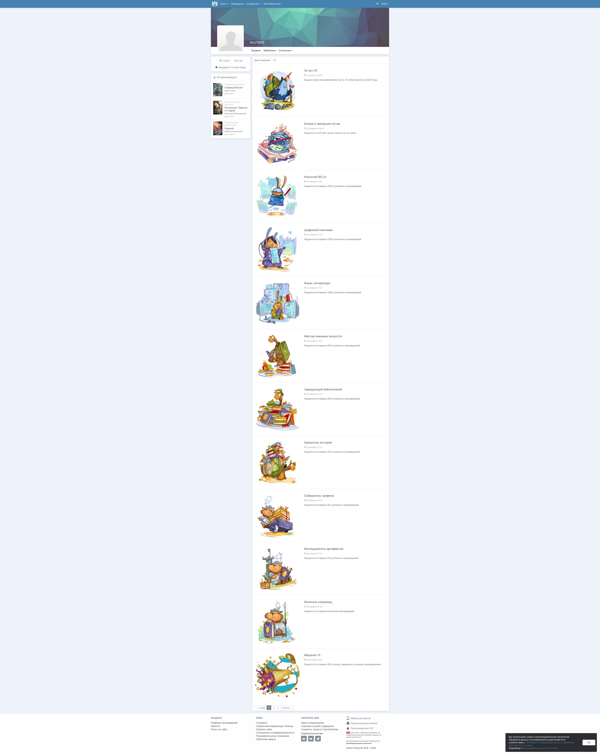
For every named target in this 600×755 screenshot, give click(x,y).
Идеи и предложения (312, 722)
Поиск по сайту (219, 729)
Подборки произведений (224, 722)
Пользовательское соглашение (272, 736)
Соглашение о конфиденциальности (275, 732)
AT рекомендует (227, 77)
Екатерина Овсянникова (235, 113)
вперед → (287, 707)
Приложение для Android (363, 723)
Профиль (256, 50)
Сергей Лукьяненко (233, 131)
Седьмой (229, 128)
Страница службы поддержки (317, 726)
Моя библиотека (272, 4)
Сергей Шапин (330, 729)
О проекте (261, 722)
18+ (348, 732)
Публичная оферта (266, 739)
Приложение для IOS (361, 728)
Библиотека (270, 50)
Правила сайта (264, 729)
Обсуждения (237, 4)
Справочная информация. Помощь (274, 726)
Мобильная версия (360, 718)
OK (588, 742)
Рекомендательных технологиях (540, 748)
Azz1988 (257, 42)
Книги (223, 4)
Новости (215, 726)
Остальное (285, 50)
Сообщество (253, 4)
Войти (385, 4)
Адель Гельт (229, 90)
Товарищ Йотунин (233, 87)
